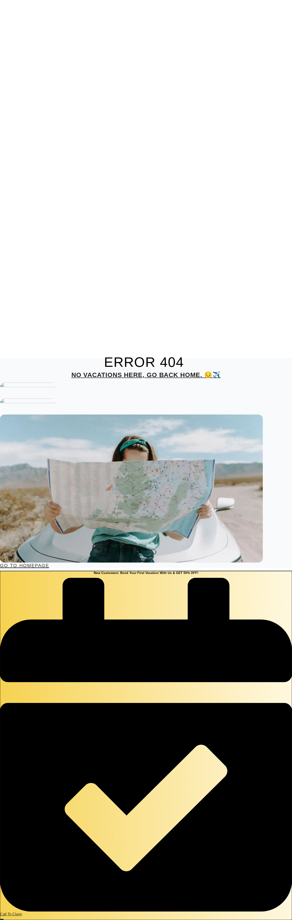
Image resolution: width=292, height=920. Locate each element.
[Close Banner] (2, 919)
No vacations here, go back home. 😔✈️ (146, 374)
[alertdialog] (146, 745)
